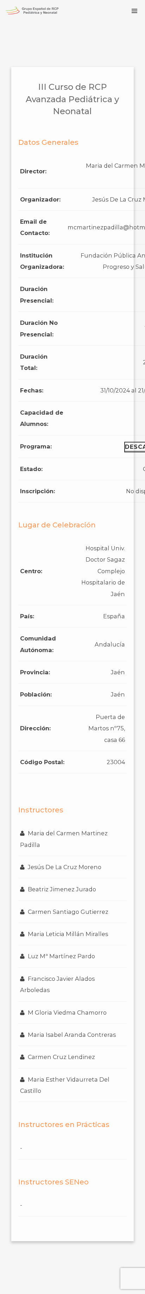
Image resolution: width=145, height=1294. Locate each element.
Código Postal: (42, 762)
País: (27, 616)
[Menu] (134, 10)
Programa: (36, 446)
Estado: (31, 468)
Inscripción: (37, 491)
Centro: (31, 571)
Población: (36, 694)
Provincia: (35, 672)
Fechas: (31, 390)
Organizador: (40, 199)
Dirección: (35, 728)
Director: (33, 171)
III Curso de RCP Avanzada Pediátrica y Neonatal (72, 99)
